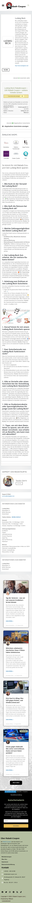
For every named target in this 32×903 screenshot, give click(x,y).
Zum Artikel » (9, 621)
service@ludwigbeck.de (8, 496)
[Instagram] (9, 892)
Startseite (19, 791)
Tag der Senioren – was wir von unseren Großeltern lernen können (15, 600)
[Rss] (17, 892)
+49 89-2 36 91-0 (16, 517)
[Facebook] (2, 892)
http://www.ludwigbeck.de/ (21, 65)
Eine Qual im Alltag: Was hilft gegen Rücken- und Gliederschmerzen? (14, 700)
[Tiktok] (21, 892)
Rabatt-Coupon (7, 841)
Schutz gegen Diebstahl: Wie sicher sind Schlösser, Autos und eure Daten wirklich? (15, 750)
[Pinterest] (13, 892)
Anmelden (16, 826)
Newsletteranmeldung (16, 795)
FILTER (6, 69)
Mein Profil (19, 483)
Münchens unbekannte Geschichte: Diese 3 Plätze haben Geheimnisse (15, 650)
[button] (3, 5)
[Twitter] (6, 892)
